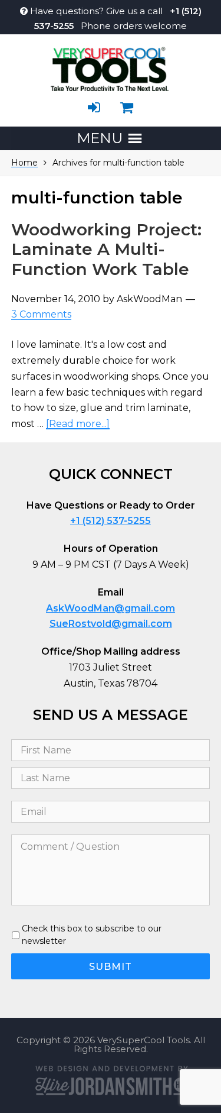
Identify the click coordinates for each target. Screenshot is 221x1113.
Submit (110, 966)
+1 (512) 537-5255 (110, 520)
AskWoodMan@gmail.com (110, 608)
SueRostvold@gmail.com (111, 623)
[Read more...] (78, 424)
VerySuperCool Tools (110, 67)
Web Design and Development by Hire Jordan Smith (111, 1080)
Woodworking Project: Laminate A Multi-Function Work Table (106, 249)
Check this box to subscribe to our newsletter (91, 934)
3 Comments (41, 314)
